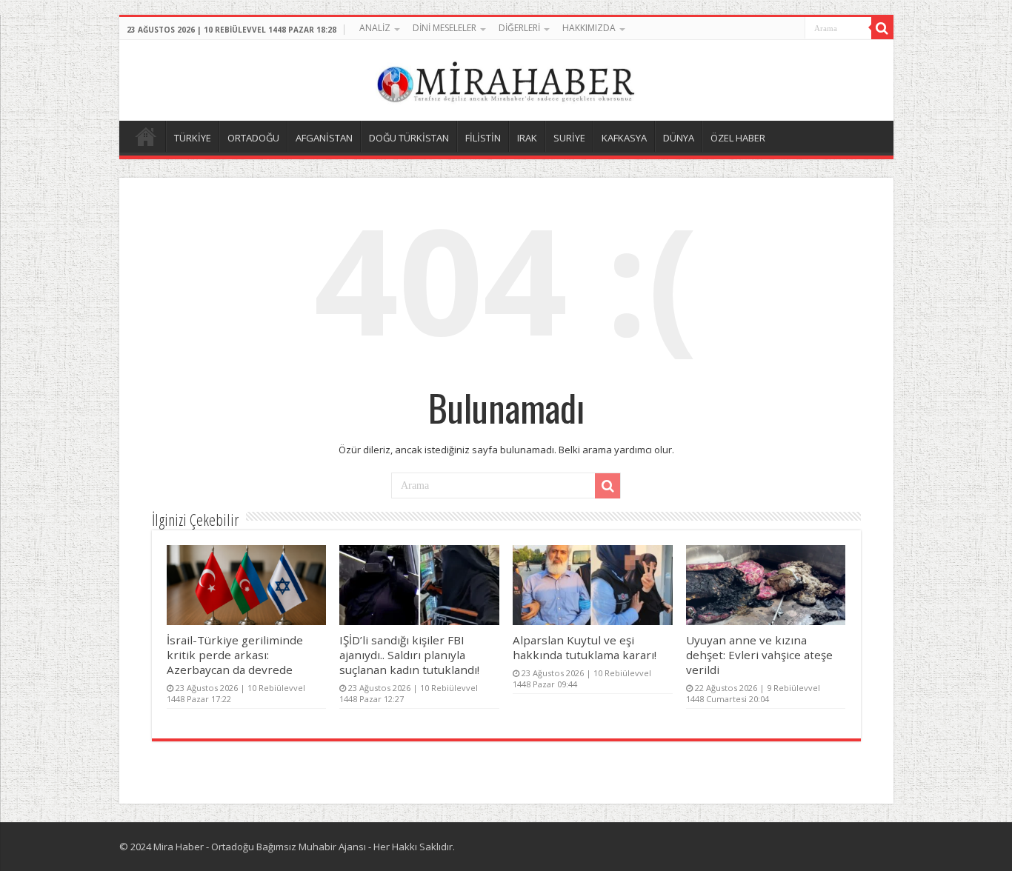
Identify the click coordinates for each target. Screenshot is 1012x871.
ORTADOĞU (253, 137)
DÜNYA (678, 137)
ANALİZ (374, 27)
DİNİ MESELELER (444, 27)
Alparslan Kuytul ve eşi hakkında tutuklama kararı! (584, 647)
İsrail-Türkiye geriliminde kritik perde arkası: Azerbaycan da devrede (235, 655)
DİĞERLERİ (519, 27)
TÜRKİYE (192, 137)
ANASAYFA (146, 136)
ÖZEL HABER (737, 137)
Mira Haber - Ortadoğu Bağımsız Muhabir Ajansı (259, 846)
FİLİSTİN (483, 137)
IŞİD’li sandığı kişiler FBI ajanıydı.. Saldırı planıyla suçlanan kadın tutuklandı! (409, 655)
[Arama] (882, 28)
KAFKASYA (624, 137)
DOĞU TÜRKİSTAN (409, 137)
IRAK (527, 137)
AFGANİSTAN (324, 137)
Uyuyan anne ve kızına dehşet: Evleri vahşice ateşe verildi (759, 655)
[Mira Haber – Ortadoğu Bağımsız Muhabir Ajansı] (506, 78)
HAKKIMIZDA (589, 27)
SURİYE (569, 137)
